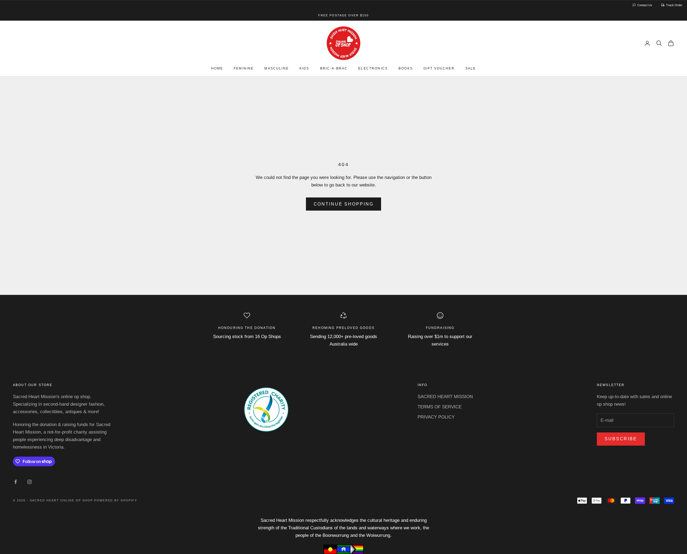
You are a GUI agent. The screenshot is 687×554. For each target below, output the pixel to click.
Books (406, 69)
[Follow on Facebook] (15, 482)
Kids (304, 69)
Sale (470, 69)
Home (217, 69)
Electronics (373, 69)
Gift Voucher (439, 69)
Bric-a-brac (334, 69)
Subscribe (621, 438)
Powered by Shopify (115, 500)
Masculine (276, 69)
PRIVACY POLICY (436, 417)
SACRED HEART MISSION (445, 396)
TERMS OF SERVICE (440, 406)
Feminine (244, 69)
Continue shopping (344, 204)
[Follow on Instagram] (29, 482)
